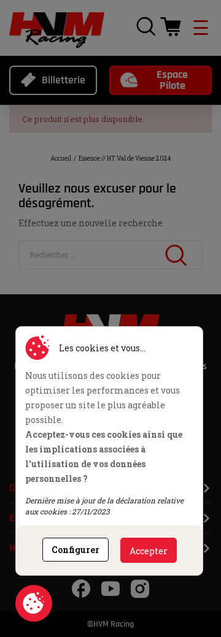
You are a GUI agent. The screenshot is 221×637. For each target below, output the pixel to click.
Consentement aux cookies (34, 603)
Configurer (75, 549)
